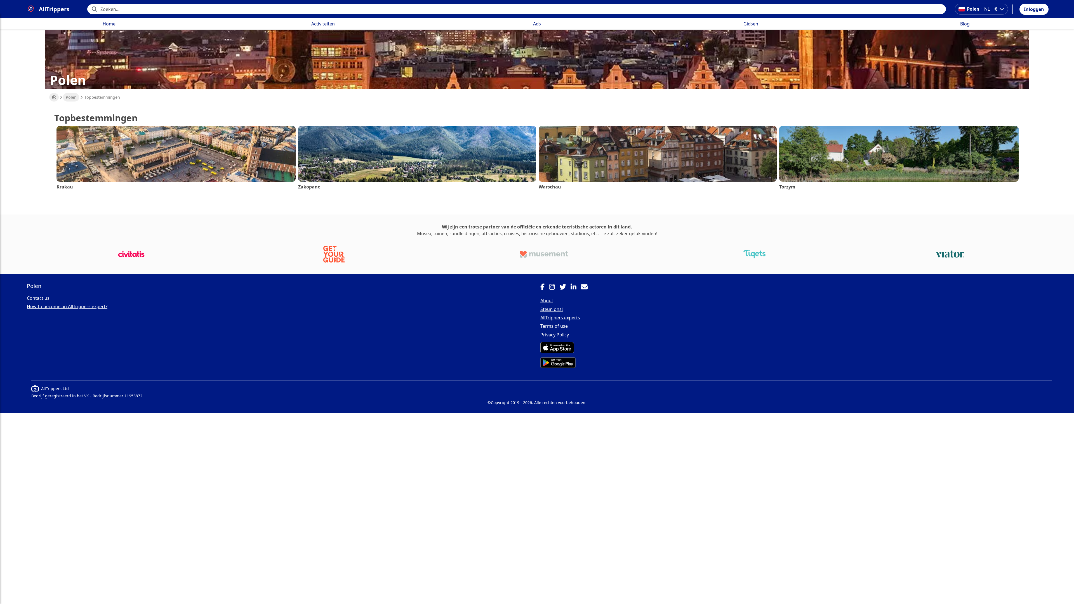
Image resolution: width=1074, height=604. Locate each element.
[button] (1034, 9)
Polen (71, 97)
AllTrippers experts (560, 318)
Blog (965, 24)
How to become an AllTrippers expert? (67, 306)
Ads (537, 24)
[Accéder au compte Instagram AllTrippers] (554, 288)
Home (109, 24)
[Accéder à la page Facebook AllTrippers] (544, 288)
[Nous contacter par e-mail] (586, 288)
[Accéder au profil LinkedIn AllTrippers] (576, 288)
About (546, 301)
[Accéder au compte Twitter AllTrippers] (565, 288)
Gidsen (750, 24)
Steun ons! (551, 309)
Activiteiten (323, 24)
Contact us (38, 298)
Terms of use (554, 326)
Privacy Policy (554, 335)
